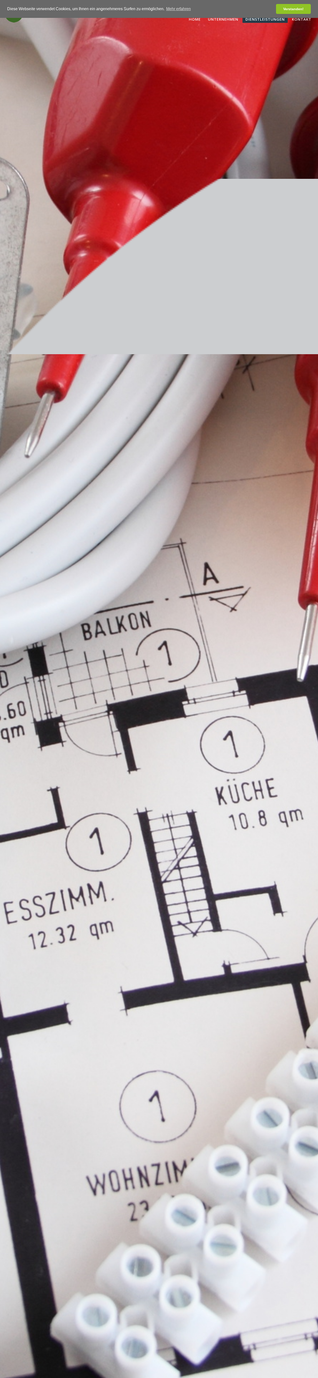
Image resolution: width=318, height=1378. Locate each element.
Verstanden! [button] (293, 9)
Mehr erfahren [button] (178, 9)
